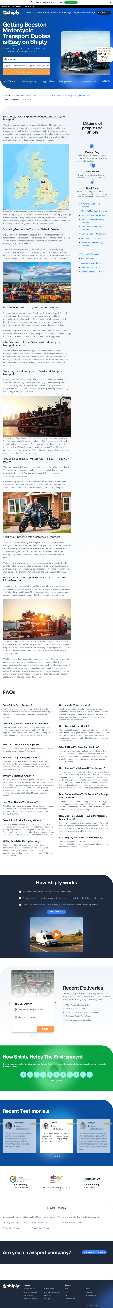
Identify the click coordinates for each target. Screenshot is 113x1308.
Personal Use (6, 6)
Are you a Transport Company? (84, 13)
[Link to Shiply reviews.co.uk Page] (92, 1179)
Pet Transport (49, 1289)
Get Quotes (102, 12)
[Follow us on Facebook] (88, 1305)
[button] (55, 1003)
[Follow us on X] (87, 1305)
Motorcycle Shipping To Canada (17, 1222)
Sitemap (89, 1292)
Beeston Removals (88, 258)
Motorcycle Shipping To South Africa (82, 1216)
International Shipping (51, 1292)
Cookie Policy (70, 1299)
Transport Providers (29, 6)
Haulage (47, 1299)
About (67, 1289)
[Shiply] (11, 12)
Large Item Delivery (30, 1292)
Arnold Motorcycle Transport (92, 238)
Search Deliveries (43, 13)
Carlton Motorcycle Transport (93, 215)
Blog (66, 1292)
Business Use (16, 6)
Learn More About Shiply (93, 1252)
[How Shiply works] (56, 934)
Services (28, 13)
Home (5, 95)
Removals (47, 1295)
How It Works (56, 13)
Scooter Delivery (39, 1222)
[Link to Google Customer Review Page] (21, 1179)
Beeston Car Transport (90, 254)
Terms (88, 1289)
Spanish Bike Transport (42, 1228)
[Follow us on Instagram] (91, 1305)
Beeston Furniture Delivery (91, 263)
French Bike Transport (12, 1228)
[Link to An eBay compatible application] (56, 1179)
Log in (69, 13)
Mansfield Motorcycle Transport (94, 211)
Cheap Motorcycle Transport (38, 95)
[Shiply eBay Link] (95, 1305)
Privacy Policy (91, 1295)
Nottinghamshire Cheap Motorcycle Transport (72, 95)
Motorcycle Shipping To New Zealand (19, 1216)
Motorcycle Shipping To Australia (51, 1216)
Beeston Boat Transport (90, 271)
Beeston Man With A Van (91, 267)
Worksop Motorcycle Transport (93, 234)
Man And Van (28, 1295)
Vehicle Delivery (17, 95)
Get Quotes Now (55, 911)
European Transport (30, 1299)
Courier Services (29, 1289)
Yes (71, 2)
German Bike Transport (71, 1222)
